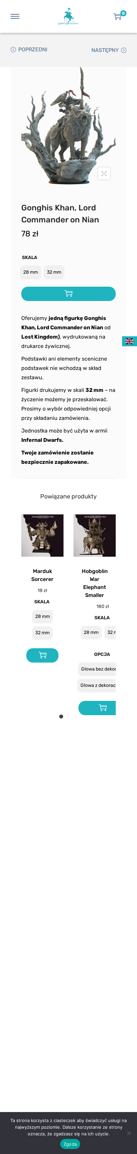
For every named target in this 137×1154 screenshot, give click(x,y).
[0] (117, 16)
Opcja (102, 654)
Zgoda (70, 1144)
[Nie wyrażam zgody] (128, 1133)
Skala (29, 257)
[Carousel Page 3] (76, 717)
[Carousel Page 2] (68, 717)
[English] (129, 341)
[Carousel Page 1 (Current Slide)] (61, 717)
